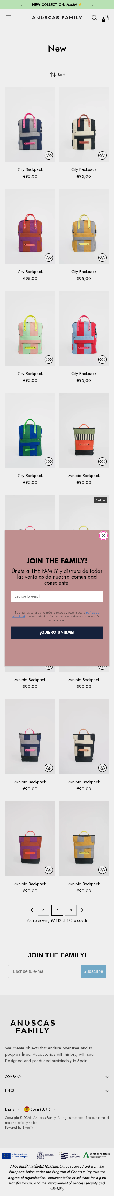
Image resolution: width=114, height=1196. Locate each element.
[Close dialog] (103, 535)
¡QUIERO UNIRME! (57, 632)
